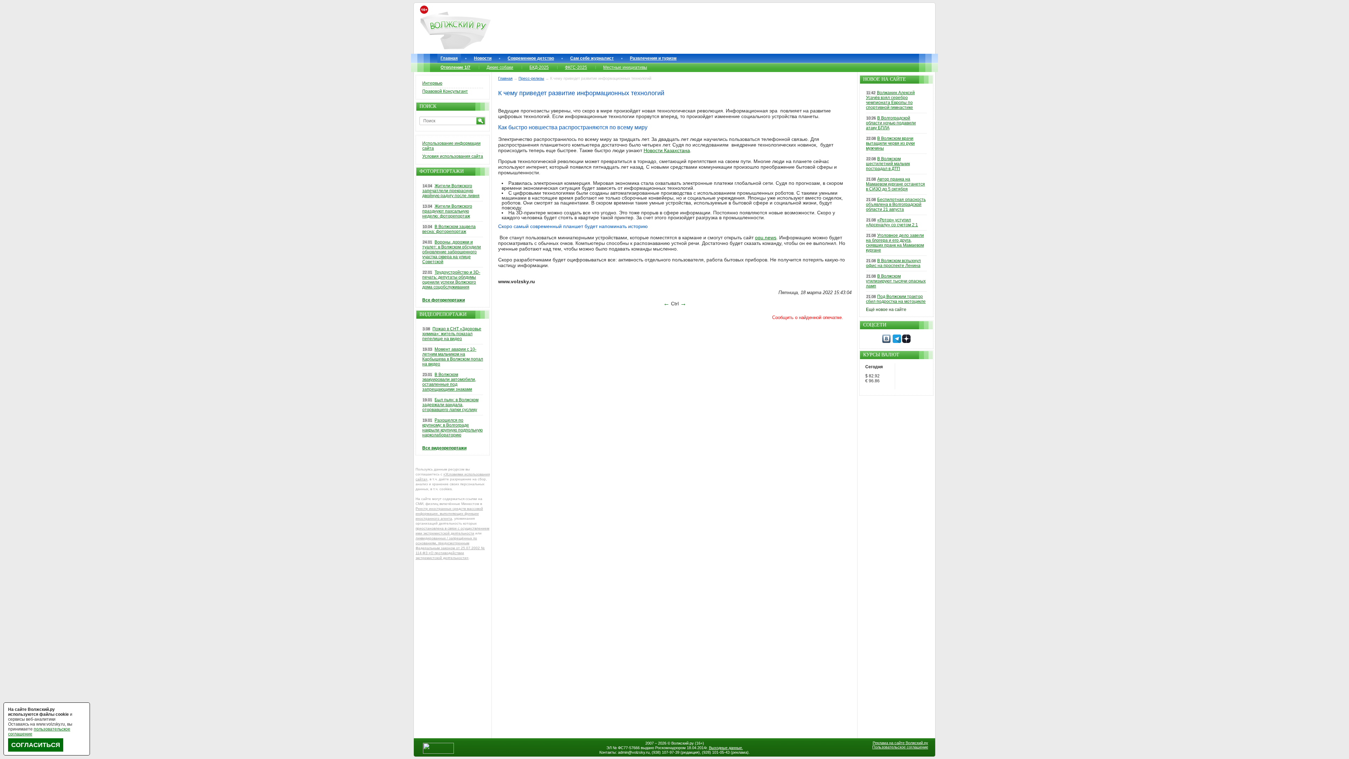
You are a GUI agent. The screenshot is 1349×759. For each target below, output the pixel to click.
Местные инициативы (625, 67)
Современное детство (531, 58)
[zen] (906, 341)
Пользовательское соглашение (900, 747)
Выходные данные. (726, 748)
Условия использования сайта (452, 156)
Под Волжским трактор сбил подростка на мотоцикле (896, 299)
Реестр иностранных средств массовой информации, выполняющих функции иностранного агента (449, 513)
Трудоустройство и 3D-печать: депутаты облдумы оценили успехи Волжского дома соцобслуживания (451, 280)
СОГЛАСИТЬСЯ (35, 744)
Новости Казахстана (667, 150)
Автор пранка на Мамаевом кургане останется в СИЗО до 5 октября (895, 184)
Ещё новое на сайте (886, 309)
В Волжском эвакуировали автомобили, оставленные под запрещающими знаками (449, 382)
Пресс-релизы (531, 78)
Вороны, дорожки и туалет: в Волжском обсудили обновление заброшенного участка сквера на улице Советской (451, 252)
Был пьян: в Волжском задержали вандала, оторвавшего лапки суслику (450, 404)
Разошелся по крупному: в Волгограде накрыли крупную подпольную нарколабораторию (452, 427)
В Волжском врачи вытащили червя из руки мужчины (890, 143)
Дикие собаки (500, 67)
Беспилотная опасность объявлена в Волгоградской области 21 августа (896, 204)
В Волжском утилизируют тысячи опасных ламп (896, 281)
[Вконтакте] (886, 341)
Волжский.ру (682, 743)
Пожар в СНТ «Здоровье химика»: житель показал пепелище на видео (451, 333)
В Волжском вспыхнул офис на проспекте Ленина (893, 263)
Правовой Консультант (445, 91)
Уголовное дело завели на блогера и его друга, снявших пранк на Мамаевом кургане (895, 243)
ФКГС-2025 (576, 67)
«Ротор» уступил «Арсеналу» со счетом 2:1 (892, 222)
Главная (449, 58)
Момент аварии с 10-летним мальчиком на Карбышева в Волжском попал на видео (452, 356)
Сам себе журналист (592, 58)
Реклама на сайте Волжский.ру (900, 743)
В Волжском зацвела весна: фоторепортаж (449, 229)
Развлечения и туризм (653, 58)
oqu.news (765, 237)
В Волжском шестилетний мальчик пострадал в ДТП (888, 163)
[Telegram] (897, 341)
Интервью (432, 83)
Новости (482, 58)
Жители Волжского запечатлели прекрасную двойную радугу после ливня (451, 190)
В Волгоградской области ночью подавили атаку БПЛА (891, 123)
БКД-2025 (539, 67)
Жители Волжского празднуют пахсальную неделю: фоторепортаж (447, 211)
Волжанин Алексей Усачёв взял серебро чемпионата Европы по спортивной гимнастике (890, 100)
